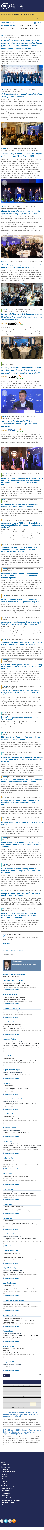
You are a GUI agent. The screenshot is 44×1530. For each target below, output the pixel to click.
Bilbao (4, 473)
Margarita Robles (9, 1362)
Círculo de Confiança (23, 25)
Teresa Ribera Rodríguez (11, 1021)
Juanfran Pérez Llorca (11, 1250)
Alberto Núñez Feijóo (10, 994)
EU (9, 950)
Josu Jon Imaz (8, 1331)
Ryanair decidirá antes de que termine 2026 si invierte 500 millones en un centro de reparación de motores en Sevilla (22, 759)
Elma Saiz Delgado (9, 1283)
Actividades (15, 14)
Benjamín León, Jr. (9, 1315)
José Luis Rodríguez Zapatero (13, 1300)
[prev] (4, 1375)
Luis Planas (7, 1083)
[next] (8, 1375)
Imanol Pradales (8, 1114)
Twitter (6, 1521)
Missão (4, 1476)
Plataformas (4, 28)
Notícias (8, 14)
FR (22, 950)
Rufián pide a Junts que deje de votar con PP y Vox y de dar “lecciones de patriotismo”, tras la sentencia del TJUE (21, 667)
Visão (3, 1479)
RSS (14, 1521)
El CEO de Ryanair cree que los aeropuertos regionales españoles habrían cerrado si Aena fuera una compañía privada (20, 1414)
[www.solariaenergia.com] (20, 430)
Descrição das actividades (32, 28)
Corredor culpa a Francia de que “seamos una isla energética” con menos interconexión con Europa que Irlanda (20, 802)
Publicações (33, 25)
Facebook (2, 1521)
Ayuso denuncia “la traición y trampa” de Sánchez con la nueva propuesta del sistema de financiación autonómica (21, 844)
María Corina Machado (11, 1056)
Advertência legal (8, 1502)
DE (15, 950)
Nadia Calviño (8, 1158)
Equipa (4, 1483)
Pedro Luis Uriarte (9, 1127)
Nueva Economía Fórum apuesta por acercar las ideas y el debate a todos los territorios (21, 266)
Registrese (6, 943)
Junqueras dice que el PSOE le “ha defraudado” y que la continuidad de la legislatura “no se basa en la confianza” (21, 525)
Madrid (4, 520)
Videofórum (33, 14)
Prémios (12, 28)
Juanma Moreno (8, 1204)
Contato (4, 1505)
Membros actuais (7, 1488)
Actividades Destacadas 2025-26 (14, 974)
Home (3, 14)
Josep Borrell (7, 1141)
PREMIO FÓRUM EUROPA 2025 (15, 980)
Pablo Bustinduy (8, 1218)
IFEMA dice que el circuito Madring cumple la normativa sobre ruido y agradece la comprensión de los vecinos (21, 871)
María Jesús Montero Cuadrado (14, 1099)
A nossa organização (8, 25)
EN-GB (19, 950)
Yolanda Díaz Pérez (9, 1234)
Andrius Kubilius (9, 1346)
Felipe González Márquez (11, 1069)
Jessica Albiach (8, 1189)
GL (12, 950)
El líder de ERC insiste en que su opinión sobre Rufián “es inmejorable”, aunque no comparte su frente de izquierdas (20, 576)
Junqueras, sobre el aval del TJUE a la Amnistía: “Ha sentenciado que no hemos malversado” (19, 424)
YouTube (10, 1521)
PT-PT (26, 950)
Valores (4, 1481)
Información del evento (12, 989)
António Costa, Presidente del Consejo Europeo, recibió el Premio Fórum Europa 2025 (21, 155)
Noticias (3, 1462)
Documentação (24, 14)
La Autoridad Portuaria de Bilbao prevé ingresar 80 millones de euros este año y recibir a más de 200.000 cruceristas (22, 317)
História (4, 1474)
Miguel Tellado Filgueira (11, 1268)
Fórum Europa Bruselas (35, 19)
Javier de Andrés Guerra (11, 1008)
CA (7, 950)
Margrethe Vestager (10, 1039)
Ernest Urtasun (8, 1173)
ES (4, 950)
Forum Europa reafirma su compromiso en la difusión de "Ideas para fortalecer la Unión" (20, 212)
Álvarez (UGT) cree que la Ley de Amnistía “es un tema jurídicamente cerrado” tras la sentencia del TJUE (20, 693)
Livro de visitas (20, 28)
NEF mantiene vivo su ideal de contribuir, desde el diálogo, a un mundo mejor (21, 95)
